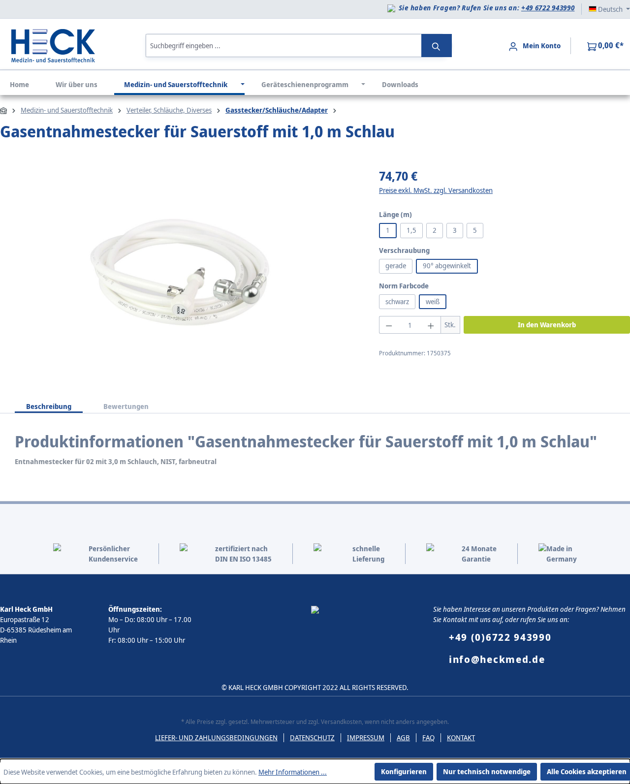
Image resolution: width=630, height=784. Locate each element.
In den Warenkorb (547, 324)
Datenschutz (312, 737)
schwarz (397, 301)
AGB (403, 737)
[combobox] (284, 45)
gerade (395, 265)
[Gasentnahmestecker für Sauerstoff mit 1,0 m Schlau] (179, 273)
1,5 (411, 230)
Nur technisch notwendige (487, 771)
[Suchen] (436, 45)
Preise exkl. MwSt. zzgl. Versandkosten (436, 190)
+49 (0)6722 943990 (500, 637)
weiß (433, 301)
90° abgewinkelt (447, 265)
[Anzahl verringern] (388, 325)
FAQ (428, 737)
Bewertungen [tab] (126, 406)
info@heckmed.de (497, 659)
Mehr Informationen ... (292, 772)
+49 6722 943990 (548, 7)
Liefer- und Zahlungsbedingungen (216, 737)
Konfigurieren (404, 771)
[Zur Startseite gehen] (53, 44)
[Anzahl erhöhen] (431, 325)
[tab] (49, 404)
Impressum (365, 737)
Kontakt (461, 737)
